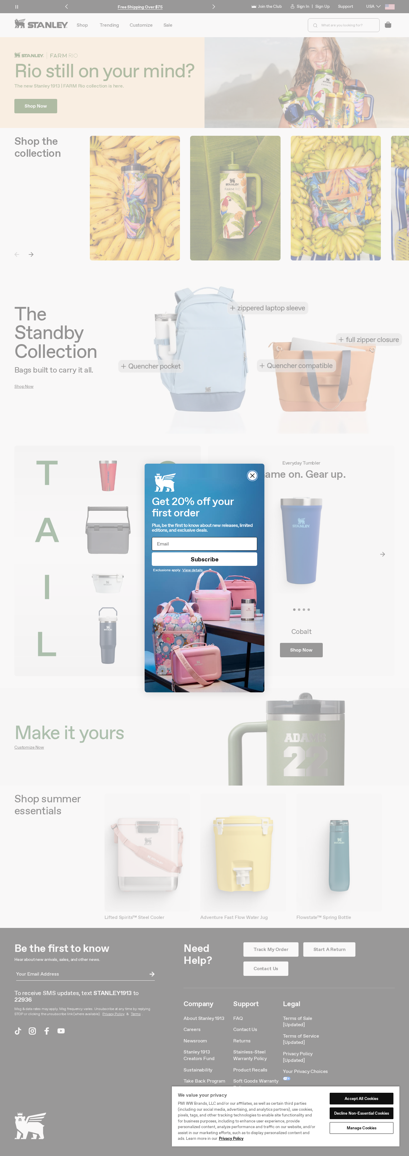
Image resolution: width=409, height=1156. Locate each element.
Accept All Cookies (361, 1098)
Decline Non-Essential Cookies (361, 1113)
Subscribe (205, 559)
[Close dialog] (252, 475)
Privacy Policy (231, 1138)
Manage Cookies (362, 1128)
